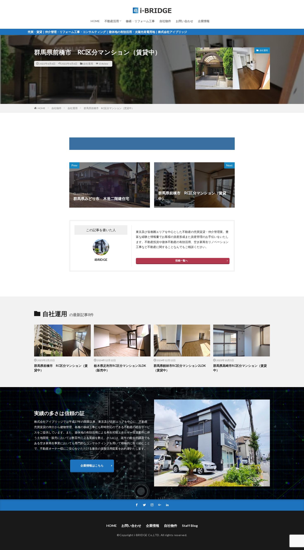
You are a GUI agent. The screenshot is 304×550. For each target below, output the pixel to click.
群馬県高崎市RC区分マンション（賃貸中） (240, 368)
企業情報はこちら (92, 465)
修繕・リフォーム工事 (140, 21)
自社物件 (165, 21)
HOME (95, 21)
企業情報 (203, 21)
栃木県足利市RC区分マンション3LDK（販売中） (120, 368)
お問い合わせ (184, 21)
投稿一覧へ (181, 260)
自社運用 (88, 63)
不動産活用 (111, 21)
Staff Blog (190, 525)
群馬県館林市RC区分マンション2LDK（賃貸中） (180, 368)
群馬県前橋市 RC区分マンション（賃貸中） (109, 108)
